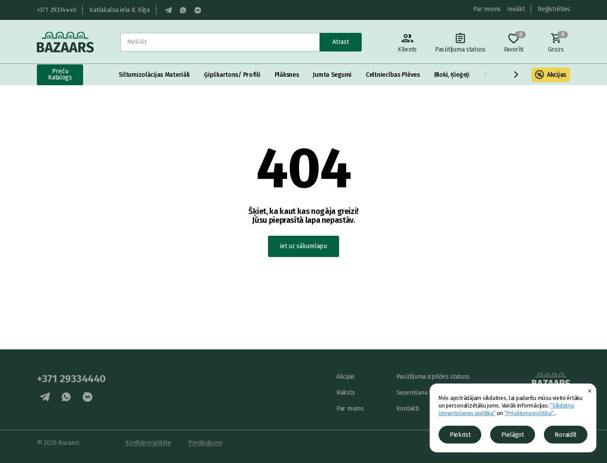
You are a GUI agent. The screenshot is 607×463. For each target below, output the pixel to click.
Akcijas (556, 75)
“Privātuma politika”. (529, 413)
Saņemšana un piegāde (427, 392)
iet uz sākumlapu (303, 246)
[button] (516, 74)
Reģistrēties (554, 9)
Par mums (487, 9)
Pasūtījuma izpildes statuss (433, 376)
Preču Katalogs (60, 74)
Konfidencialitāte (148, 443)
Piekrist (460, 435)
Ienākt (515, 9)
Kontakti (407, 408)
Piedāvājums (205, 443)
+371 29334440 (56, 10)
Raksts (345, 392)
